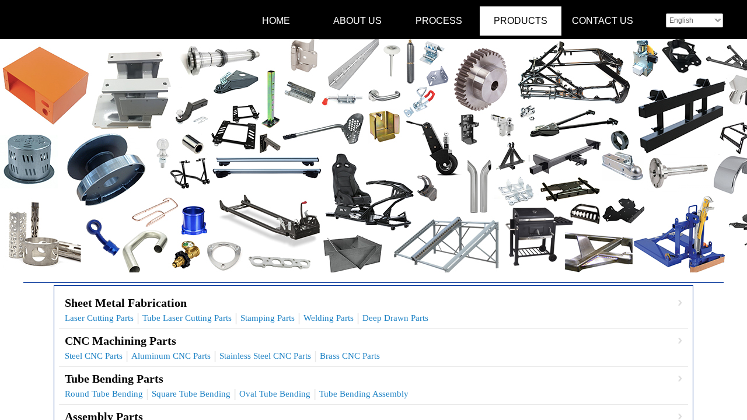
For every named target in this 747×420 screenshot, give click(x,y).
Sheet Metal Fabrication (126, 302)
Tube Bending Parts (114, 378)
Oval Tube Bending (274, 393)
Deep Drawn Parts (395, 318)
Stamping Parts (267, 318)
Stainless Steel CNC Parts (265, 355)
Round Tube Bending (104, 393)
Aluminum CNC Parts (171, 355)
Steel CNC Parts (94, 355)
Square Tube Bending (191, 393)
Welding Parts (328, 318)
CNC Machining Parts (120, 340)
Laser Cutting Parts (99, 318)
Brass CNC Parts (350, 355)
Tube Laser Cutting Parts (187, 318)
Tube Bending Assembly (364, 393)
